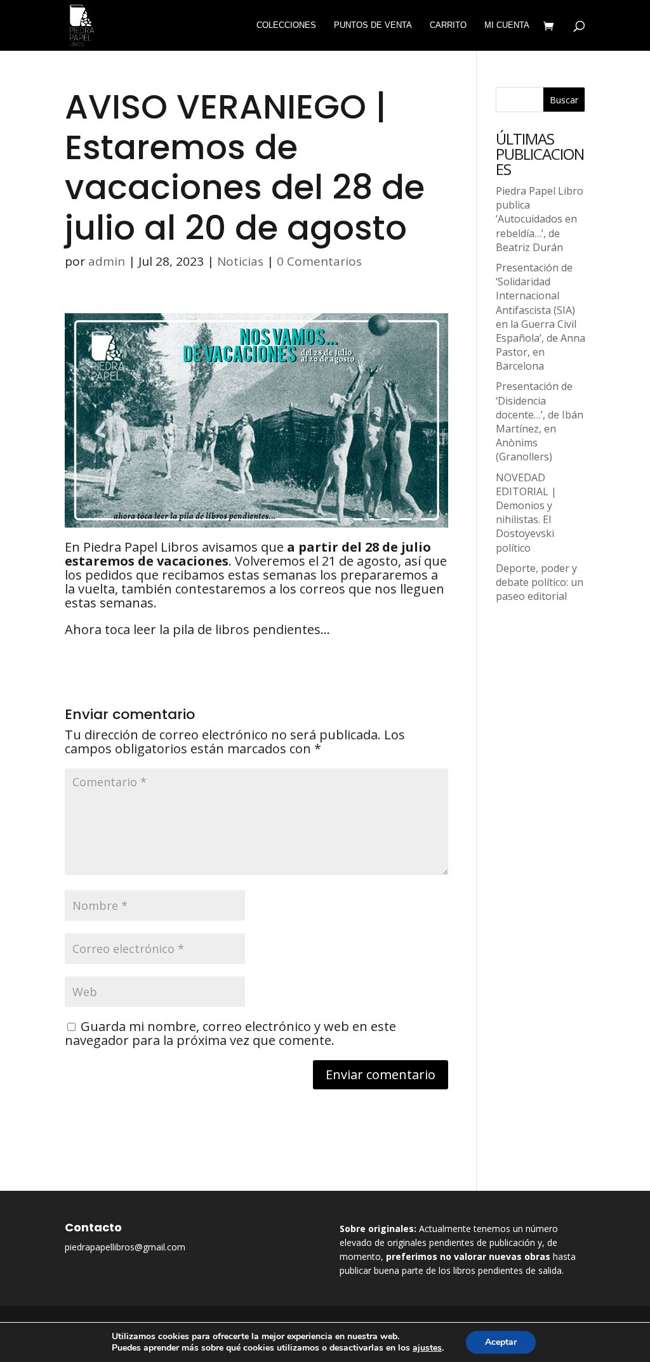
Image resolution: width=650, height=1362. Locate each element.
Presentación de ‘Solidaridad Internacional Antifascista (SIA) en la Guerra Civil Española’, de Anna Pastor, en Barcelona (540, 317)
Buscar (564, 100)
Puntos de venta (373, 25)
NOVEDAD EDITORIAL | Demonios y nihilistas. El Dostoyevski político (526, 512)
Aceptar (501, 1342)
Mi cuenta (506, 25)
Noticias (240, 261)
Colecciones (286, 25)
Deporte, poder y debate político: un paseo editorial (539, 582)
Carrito (448, 25)
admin (106, 261)
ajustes (427, 1348)
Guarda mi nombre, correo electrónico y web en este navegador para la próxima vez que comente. (230, 1033)
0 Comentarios (319, 261)
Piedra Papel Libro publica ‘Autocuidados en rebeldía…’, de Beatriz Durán (539, 219)
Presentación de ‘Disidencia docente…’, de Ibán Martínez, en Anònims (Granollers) (539, 421)
